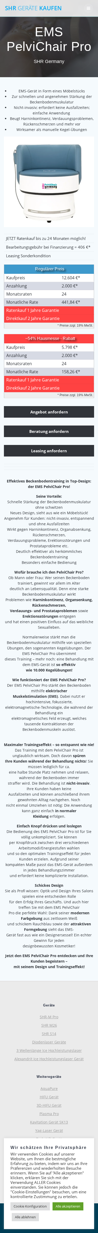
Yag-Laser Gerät (49, 1130)
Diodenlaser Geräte (49, 1042)
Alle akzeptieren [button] (68, 1206)
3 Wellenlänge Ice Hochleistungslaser (49, 1050)
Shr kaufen (33, 8)
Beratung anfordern (49, 431)
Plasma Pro (49, 1113)
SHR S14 (49, 1033)
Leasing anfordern (49, 450)
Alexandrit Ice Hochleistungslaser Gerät (49, 1058)
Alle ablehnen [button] (25, 1217)
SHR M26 (49, 1025)
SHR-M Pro (49, 1016)
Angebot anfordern (49, 412)
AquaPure (49, 1088)
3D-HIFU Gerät (49, 1105)
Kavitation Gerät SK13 (49, 1122)
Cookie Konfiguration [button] (30, 1206)
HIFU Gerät (49, 1096)
